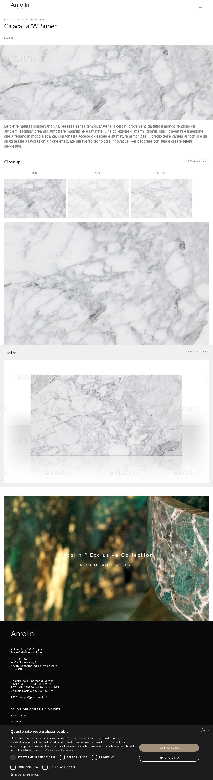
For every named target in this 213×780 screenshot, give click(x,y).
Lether (161, 173)
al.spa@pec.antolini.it (33, 697)
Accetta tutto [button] (169, 747)
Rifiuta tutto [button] (169, 757)
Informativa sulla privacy (58, 750)
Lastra (10, 352)
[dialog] (106, 752)
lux (35, 173)
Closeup (12, 161)
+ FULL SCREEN (197, 160)
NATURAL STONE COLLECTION (24, 19)
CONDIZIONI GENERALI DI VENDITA (36, 709)
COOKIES (17, 721)
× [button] (208, 730)
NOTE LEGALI (20, 715)
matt (98, 173)
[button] (72, 774)
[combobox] (203, 730)
